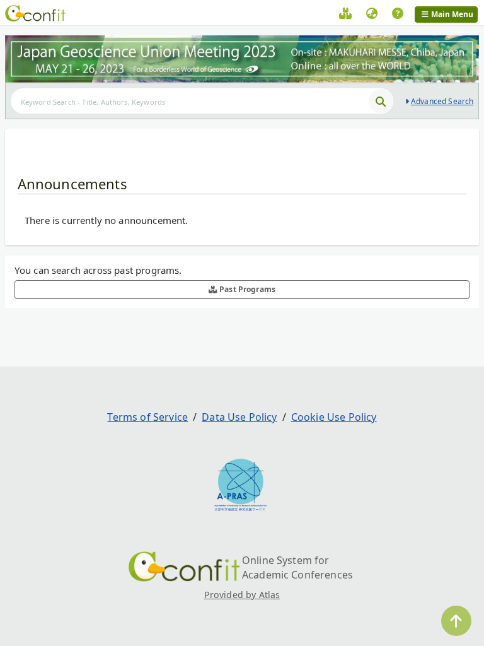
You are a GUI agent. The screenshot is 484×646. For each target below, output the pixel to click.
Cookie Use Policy (334, 417)
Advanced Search (442, 101)
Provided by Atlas (242, 595)
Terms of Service (147, 417)
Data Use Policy (239, 417)
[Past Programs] (345, 15)
